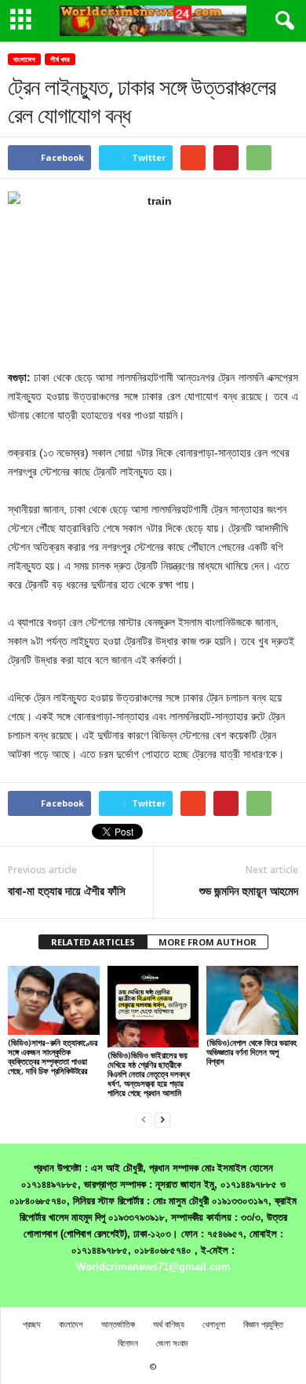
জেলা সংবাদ (172, 1343)
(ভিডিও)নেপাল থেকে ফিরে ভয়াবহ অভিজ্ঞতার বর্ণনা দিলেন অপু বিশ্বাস (251, 1051)
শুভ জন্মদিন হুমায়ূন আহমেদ (248, 890)
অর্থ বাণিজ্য (168, 1324)
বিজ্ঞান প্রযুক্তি (263, 1324)
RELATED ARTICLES (93, 942)
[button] (281, 21)
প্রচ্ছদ (32, 1324)
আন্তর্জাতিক (118, 1324)
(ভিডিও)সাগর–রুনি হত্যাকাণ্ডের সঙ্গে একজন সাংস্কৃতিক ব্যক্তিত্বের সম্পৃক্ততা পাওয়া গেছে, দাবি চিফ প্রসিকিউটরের (52, 1056)
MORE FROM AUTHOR (207, 942)
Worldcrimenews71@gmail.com (153, 1267)
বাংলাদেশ (24, 59)
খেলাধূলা (213, 1324)
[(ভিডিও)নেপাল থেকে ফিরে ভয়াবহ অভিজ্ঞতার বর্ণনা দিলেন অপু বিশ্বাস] (252, 1000)
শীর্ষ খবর (60, 59)
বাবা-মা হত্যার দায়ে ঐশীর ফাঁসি (67, 890)
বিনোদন (128, 1343)
